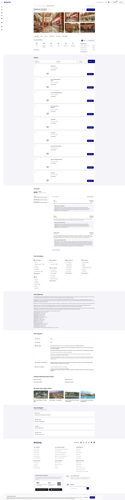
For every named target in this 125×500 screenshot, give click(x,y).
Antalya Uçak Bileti (37, 379)
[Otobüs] (2, 13)
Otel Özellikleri (51, 36)
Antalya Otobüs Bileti (38, 382)
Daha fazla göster (37, 273)
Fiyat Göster (90, 74)
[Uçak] (2, 7)
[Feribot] (2, 18)
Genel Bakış (36, 36)
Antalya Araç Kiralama (69, 382)
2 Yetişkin (80, 61)
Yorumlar (46, 36)
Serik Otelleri (44, 5)
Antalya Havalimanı (68, 379)
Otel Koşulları (58, 36)
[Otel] (2, 10)
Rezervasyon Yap (91, 9)
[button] (64, 22)
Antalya (40, 5)
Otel (37, 5)
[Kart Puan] (2, 22)
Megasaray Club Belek (50, 5)
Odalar (41, 36)
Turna (34, 5)
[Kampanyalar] (2, 27)
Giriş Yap (120, 2)
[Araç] (2, 15)
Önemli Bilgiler (64, 36)
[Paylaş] (84, 9)
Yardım (106, 2)
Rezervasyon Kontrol (100, 2)
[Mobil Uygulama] (2, 29)
